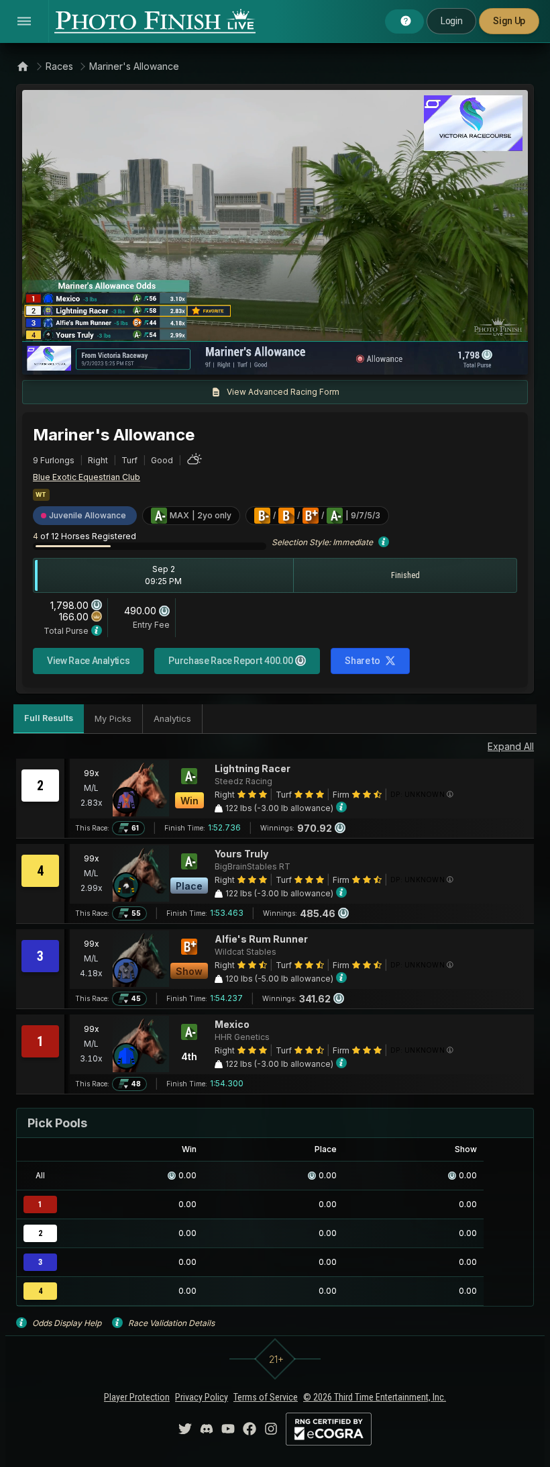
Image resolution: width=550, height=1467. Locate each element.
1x (169, 358)
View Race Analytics (88, 660)
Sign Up (509, 20)
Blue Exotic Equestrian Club (86, 477)
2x (190, 358)
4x (213, 358)
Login (451, 20)
